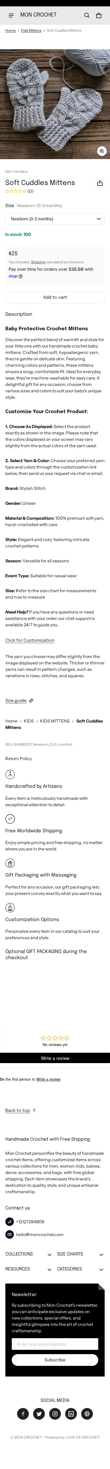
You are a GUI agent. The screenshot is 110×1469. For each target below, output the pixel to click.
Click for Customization (29, 640)
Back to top (17, 1110)
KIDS (29, 721)
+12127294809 (30, 1221)
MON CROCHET (28, 1437)
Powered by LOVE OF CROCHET (72, 1437)
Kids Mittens (31, 30)
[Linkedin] (71, 1414)
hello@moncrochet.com (40, 1234)
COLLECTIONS (19, 1254)
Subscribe (55, 1360)
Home (10, 30)
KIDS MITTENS (55, 721)
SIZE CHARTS (70, 1254)
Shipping (38, 262)
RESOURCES (17, 1269)
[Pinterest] (87, 1414)
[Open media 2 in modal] (55, 104)
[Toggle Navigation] (11, 15)
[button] (87, 15)
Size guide (15, 701)
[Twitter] (39, 1414)
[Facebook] (23, 1414)
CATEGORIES (69, 1269)
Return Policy (18, 758)
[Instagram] (55, 1414)
